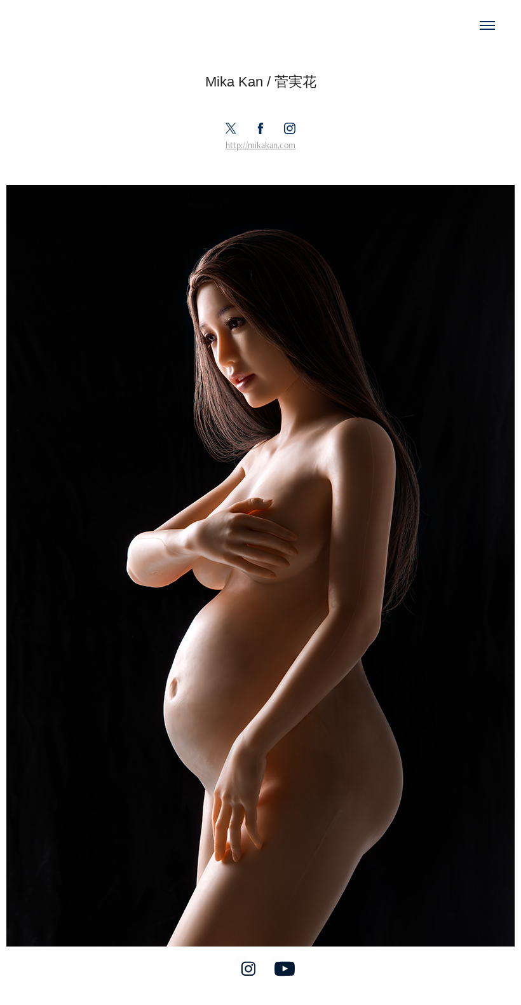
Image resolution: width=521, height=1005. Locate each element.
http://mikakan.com (260, 145)
